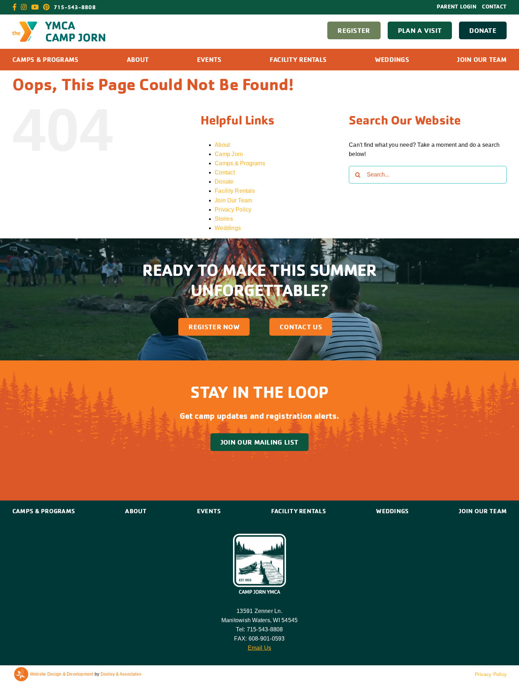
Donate (224, 182)
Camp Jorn (229, 154)
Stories (224, 219)
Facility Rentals (235, 191)
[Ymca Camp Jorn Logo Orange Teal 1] (58, 24)
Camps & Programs (240, 163)
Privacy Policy (233, 210)
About (222, 145)
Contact (225, 172)
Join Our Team (233, 200)
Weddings (228, 228)
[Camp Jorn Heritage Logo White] (259, 536)
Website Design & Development (62, 674)
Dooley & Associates (121, 674)
